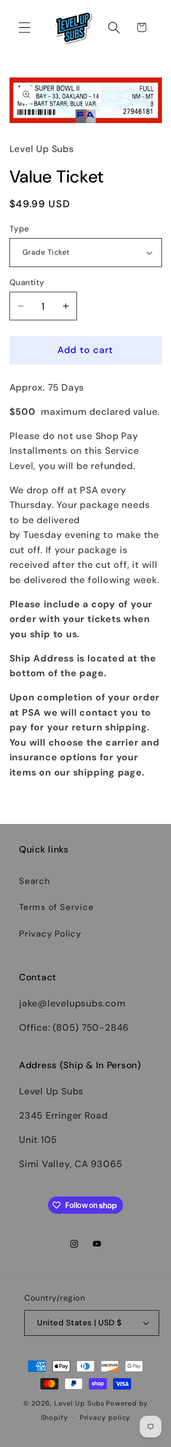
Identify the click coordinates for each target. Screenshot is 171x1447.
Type (19, 228)
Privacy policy (105, 1417)
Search (34, 881)
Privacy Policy (50, 933)
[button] (24, 27)
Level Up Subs (79, 1403)
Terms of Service (56, 907)
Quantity (27, 282)
